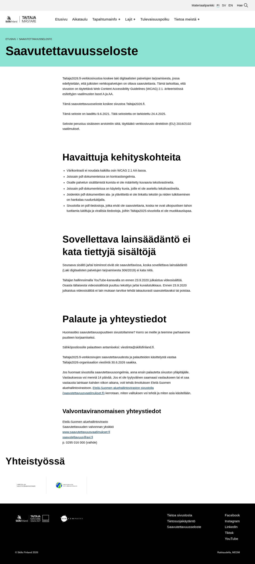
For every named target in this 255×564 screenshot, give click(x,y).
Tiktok (229, 533)
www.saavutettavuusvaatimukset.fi (86, 432)
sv (224, 5)
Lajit (128, 19)
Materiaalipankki (203, 5)
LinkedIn (231, 527)
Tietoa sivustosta (179, 515)
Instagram (232, 521)
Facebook (232, 515)
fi (218, 5)
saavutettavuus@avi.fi (77, 437)
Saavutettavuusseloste (184, 527)
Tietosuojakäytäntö (181, 521)
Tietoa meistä (185, 19)
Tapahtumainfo (104, 19)
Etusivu (61, 19)
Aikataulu (80, 19)
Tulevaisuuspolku (154, 19)
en (230, 5)
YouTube (231, 539)
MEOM (236, 552)
